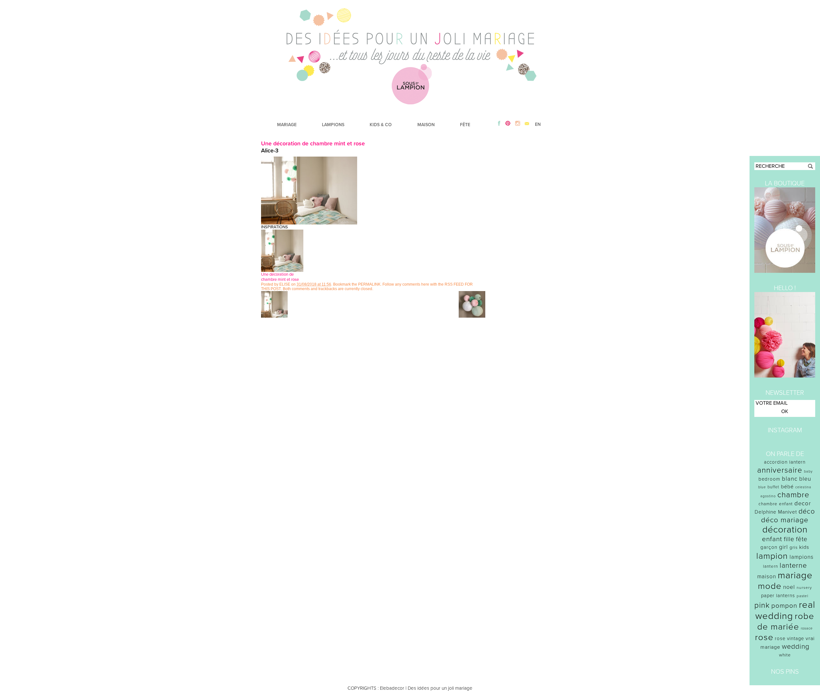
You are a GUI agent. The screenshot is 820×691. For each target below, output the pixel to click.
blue (762, 487)
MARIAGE (287, 124)
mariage (795, 575)
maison (766, 576)
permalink (369, 284)
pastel (802, 596)
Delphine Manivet (776, 512)
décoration (785, 529)
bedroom (769, 479)
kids (804, 547)
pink (762, 605)
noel (789, 587)
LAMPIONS (333, 124)
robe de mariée (786, 621)
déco (807, 511)
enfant (772, 539)
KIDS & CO (381, 124)
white (785, 655)
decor (802, 503)
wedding (795, 647)
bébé (787, 487)
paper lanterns (778, 595)
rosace (807, 628)
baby (808, 471)
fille (789, 539)
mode (770, 586)
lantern (770, 566)
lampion (772, 556)
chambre (793, 495)
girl (783, 547)
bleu (805, 479)
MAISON (426, 124)
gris (794, 547)
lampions (802, 557)
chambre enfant (775, 504)
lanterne (793, 565)
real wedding (785, 610)
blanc (790, 478)
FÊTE (465, 124)
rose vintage (789, 638)
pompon (784, 606)
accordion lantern (785, 462)
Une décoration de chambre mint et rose (313, 143)
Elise (284, 284)
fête (802, 539)
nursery (804, 587)
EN (538, 124)
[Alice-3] (309, 223)
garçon (768, 547)
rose (764, 637)
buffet (773, 487)
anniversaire (779, 470)
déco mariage (784, 520)
